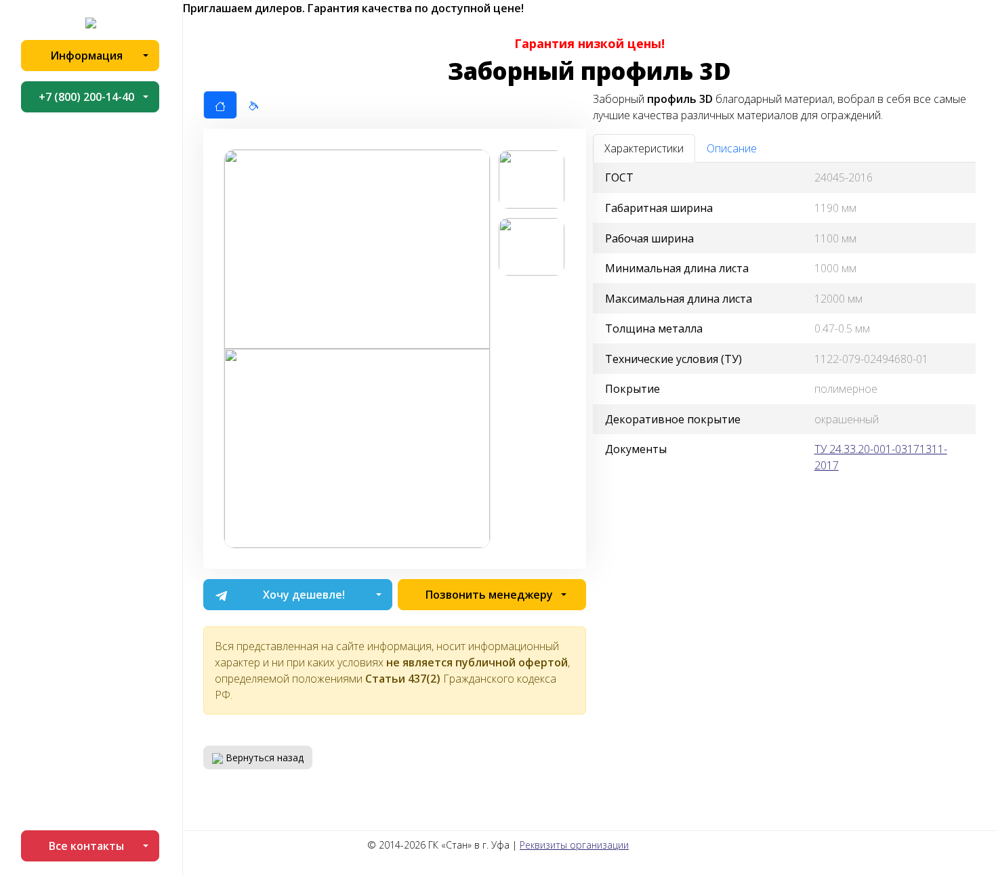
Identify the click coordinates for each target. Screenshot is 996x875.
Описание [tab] (732, 148)
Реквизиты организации (574, 844)
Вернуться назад (263, 757)
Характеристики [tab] (644, 148)
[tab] (220, 105)
